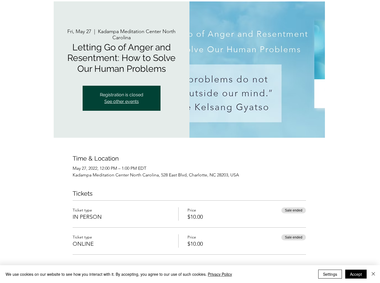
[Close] (373, 274)
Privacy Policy (220, 274)
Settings (330, 274)
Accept (356, 274)
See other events (121, 101)
